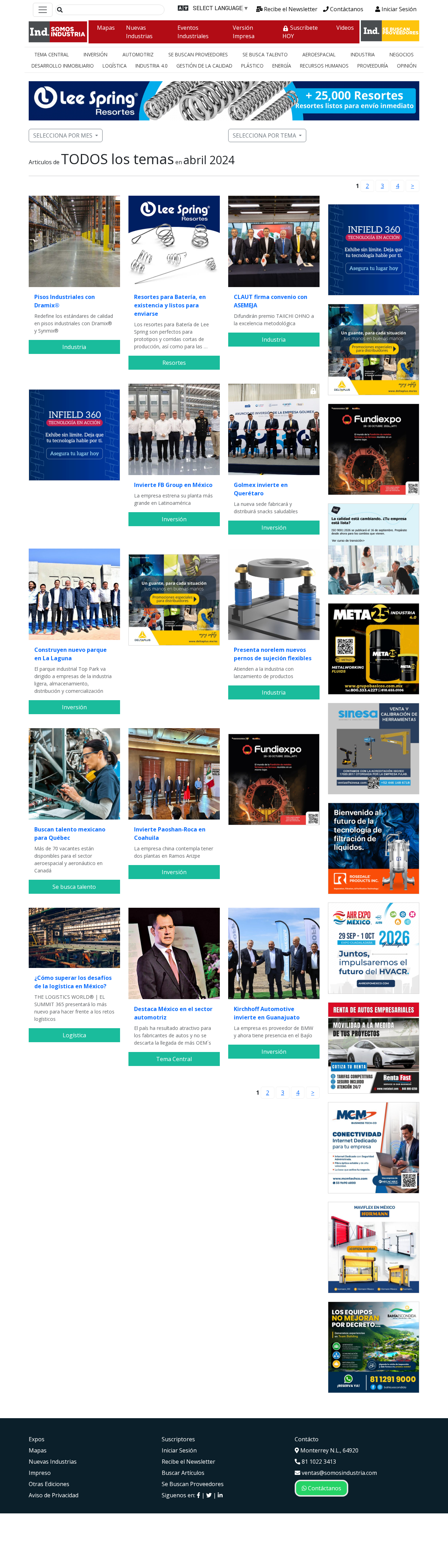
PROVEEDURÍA (372, 65)
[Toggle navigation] (42, 10)
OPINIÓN (406, 65)
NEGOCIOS (402, 54)
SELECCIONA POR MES (62, 135)
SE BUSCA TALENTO (265, 54)
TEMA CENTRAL (51, 54)
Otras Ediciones (49, 1484)
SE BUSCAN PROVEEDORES (198, 54)
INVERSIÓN (95, 54)
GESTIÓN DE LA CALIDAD (204, 65)
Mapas (106, 28)
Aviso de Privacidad (53, 1495)
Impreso (40, 1473)
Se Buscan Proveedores (193, 1484)
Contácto (306, 1439)
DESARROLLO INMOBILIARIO (62, 65)
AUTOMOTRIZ (138, 54)
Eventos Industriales (193, 32)
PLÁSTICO (252, 65)
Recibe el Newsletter (289, 9)
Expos (36, 1439)
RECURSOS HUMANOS (324, 65)
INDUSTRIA (363, 54)
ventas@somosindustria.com (338, 1473)
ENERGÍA (281, 65)
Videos (345, 28)
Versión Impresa (243, 32)
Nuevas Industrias (139, 32)
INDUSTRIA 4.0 (151, 65)
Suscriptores (178, 1439)
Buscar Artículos (183, 1473)
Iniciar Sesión (398, 9)
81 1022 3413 (318, 1461)
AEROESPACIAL (319, 54)
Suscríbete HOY (300, 32)
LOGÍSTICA (115, 65)
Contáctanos (346, 9)
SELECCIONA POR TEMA (264, 135)
